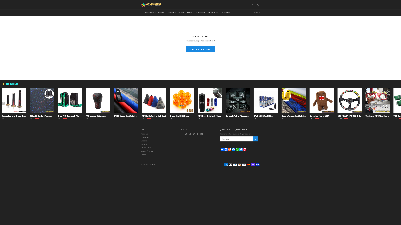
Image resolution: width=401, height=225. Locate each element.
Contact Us (145, 137)
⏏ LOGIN (256, 12)
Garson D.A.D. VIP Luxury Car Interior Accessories (236, 116)
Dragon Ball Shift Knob (179, 116)
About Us (144, 133)
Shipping (144, 140)
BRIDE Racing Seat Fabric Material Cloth (125, 116)
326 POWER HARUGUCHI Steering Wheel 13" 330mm (349, 116)
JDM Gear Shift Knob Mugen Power (210, 116)
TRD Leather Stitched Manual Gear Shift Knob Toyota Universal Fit (96, 116)
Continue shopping (200, 49)
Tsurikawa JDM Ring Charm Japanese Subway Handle (377, 116)
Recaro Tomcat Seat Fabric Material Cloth (293, 116)
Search (143, 154)
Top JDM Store (150, 165)
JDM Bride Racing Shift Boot (154, 116)
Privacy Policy (146, 147)
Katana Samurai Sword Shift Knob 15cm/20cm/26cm (14, 116)
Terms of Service (147, 151)
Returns (144, 144)
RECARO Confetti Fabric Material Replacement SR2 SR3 (41, 116)
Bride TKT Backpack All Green (68, 116)
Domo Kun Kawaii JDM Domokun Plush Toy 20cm (321, 116)
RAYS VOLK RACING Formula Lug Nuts (262, 116)
